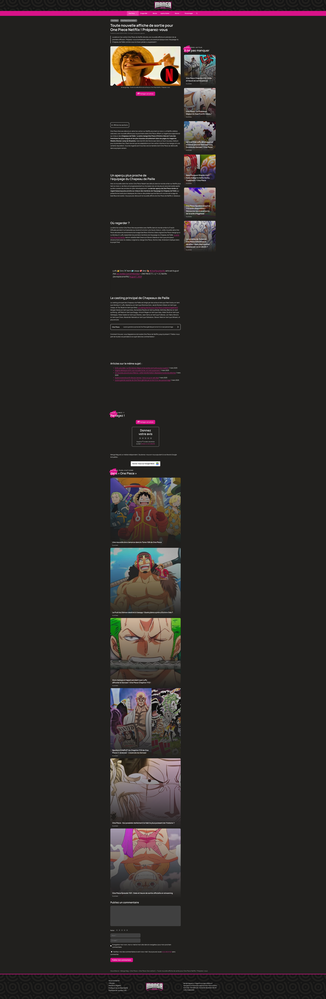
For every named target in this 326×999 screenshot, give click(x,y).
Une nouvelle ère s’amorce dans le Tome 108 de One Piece (137, 542)
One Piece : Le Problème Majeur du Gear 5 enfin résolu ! (199, 112)
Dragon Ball (143, 13)
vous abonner (167, 952)
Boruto (155, 13)
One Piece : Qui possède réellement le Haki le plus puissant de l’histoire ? (143, 823)
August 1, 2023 (136, 276)
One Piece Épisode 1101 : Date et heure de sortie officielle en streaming (142, 893)
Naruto (177, 13)
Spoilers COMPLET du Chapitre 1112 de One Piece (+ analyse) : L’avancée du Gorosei (130, 751)
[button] (196, 13)
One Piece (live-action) (128, 20)
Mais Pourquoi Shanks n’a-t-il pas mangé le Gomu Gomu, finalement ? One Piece (198, 178)
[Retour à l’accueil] (163, 5)
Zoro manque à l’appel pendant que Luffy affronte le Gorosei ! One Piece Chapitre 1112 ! (131, 681)
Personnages (189, 13)
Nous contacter (114, 981)
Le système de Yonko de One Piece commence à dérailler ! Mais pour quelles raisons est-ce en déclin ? (198, 243)
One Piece (132, 13)
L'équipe (112, 983)
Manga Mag (124, 971)
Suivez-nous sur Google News (143, 464)
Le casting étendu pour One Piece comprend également (158, 307)
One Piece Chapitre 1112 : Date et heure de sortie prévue (199, 79)
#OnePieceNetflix (157, 270)
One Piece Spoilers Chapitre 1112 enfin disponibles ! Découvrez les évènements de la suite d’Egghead (198, 210)
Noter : (112, 930)
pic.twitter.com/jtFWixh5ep (128, 273)
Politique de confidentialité (118, 988)
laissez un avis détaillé (148, 444)
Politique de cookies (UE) (118, 990)
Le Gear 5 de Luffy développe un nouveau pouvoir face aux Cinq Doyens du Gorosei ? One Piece (199, 144)
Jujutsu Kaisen (164, 13)
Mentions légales (115, 986)
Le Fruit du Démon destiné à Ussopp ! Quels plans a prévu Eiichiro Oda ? (142, 612)
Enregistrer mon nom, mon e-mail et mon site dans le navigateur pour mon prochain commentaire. (141, 946)
